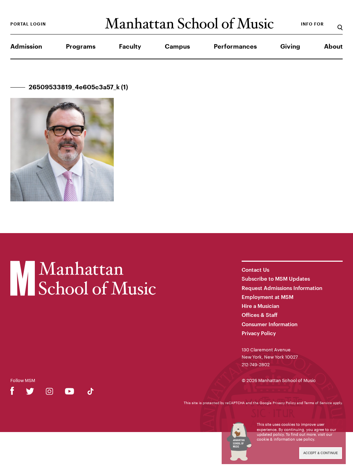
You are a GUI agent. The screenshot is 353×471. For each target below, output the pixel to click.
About (333, 46)
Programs (80, 46)
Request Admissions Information (282, 288)
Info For (312, 24)
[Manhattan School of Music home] (189, 23)
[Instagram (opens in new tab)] (49, 392)
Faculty (130, 46)
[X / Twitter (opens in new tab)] (30, 392)
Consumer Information (269, 324)
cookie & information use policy (285, 439)
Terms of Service (318, 403)
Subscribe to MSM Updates (276, 278)
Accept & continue (320, 453)
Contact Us (255, 270)
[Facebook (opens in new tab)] (12, 392)
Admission (26, 46)
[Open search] (340, 24)
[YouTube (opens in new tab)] (69, 392)
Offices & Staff (260, 315)
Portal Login (28, 24)
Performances (235, 46)
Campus (177, 46)
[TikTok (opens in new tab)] (90, 392)
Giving (290, 46)
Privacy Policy (259, 333)
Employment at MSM (267, 297)
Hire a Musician (260, 306)
